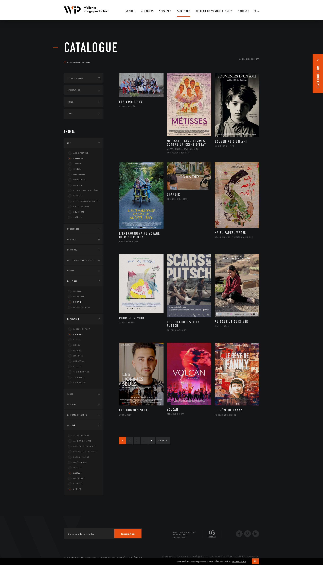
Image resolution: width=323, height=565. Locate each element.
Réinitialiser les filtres (79, 62)
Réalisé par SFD (135, 557)
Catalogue (91, 47)
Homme (77, 350)
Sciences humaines (77, 415)
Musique (78, 185)
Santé (70, 394)
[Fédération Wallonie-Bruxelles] (212, 535)
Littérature (79, 180)
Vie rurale (79, 377)
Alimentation (81, 435)
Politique (72, 281)
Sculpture (78, 212)
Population (73, 319)
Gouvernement (81, 307)
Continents (73, 229)
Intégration (80, 462)
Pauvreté (78, 483)
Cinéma (77, 169)
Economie (72, 250)
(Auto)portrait (81, 329)
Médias (70, 271)
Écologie (72, 239)
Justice (77, 467)
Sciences (72, 404)
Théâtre (77, 217)
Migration (79, 361)
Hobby (76, 345)
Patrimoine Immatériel (86, 190)
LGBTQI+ (77, 473)
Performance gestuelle (86, 201)
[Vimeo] (247, 534)
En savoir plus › (239, 561)
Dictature (78, 296)
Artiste (77, 164)
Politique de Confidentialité (112, 557)
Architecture (80, 153)
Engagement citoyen (85, 451)
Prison (77, 366)
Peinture (78, 196)
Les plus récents (250, 59)
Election (78, 302)
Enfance (78, 334)
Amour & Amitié (82, 441)
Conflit (77, 291)
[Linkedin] (255, 534)
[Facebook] (239, 534)
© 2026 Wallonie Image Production (80, 557)
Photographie (81, 206)
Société (71, 425)
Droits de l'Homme (84, 446)
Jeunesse (78, 356)
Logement (78, 478)
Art (69, 143)
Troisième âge (81, 372)
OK (255, 561)
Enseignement (81, 457)
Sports (77, 489)
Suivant (162, 440)
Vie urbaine (79, 382)
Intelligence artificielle (81, 260)
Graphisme (79, 174)
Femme (77, 339)
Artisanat (79, 158)
